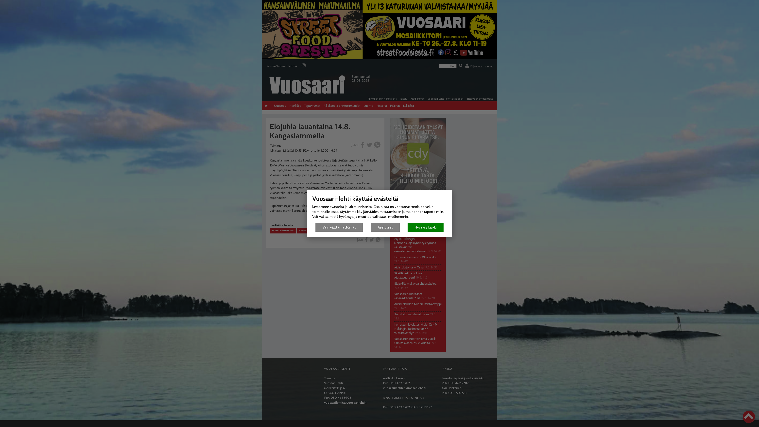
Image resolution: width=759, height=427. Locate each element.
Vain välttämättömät (339, 227)
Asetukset (385, 227)
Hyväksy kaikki (426, 227)
